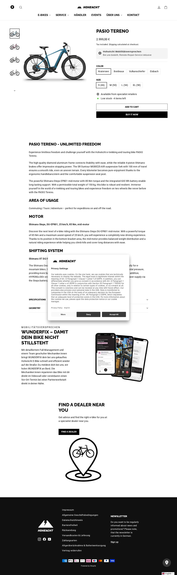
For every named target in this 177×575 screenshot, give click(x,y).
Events (96, 15)
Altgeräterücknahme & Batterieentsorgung (84, 545)
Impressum (68, 510)
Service (61, 15)
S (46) (101, 85)
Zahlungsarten (69, 540)
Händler (80, 15)
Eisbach (154, 71)
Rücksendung (69, 530)
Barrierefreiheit (70, 525)
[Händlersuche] (167, 563)
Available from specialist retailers (119, 94)
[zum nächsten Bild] (14, 90)
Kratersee (103, 71)
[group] (44, 15)
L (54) (125, 85)
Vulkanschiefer (137, 71)
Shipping (113, 44)
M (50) (113, 85)
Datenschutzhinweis (72, 520)
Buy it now (132, 114)
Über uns (113, 15)
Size (98, 80)
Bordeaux (119, 71)
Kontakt (133, 15)
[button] (12, 7)
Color (99, 66)
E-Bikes (43, 15)
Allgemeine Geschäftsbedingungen (80, 515)
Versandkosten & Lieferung (76, 535)
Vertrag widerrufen (72, 550)
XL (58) (137, 85)
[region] (54, 60)
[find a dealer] (83, 459)
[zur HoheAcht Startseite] (88, 7)
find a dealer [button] (69, 432)
